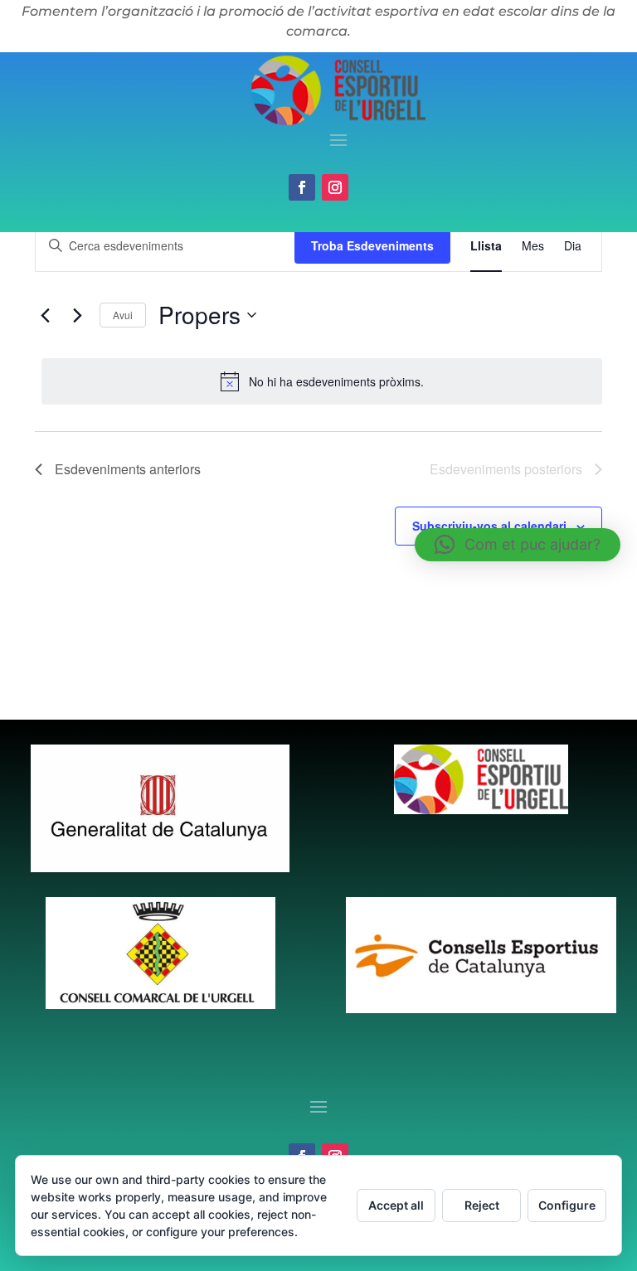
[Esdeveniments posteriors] (77, 315)
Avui (123, 315)
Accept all (396, 1205)
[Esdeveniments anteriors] (45, 315)
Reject (481, 1205)
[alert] (321, 381)
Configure (567, 1205)
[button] (517, 544)
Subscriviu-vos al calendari (489, 525)
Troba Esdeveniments (372, 245)
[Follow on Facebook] (302, 187)
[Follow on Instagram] (335, 187)
